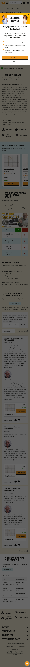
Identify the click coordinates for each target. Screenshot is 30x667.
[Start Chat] (27, 663)
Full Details (15, 62)
